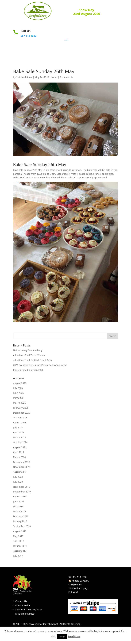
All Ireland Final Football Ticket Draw (32, 360)
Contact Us (21, 601)
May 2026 (18, 397)
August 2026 (19, 383)
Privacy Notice (22, 605)
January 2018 (20, 545)
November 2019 (21, 486)
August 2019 (19, 496)
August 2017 (19, 550)
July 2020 (18, 481)
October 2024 (20, 442)
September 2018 (22, 526)
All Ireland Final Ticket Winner (29, 355)
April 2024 (18, 452)
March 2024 (19, 457)
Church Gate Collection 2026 (28, 369)
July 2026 (18, 388)
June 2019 (18, 501)
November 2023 (21, 466)
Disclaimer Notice (24, 613)
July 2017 (18, 555)
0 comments (66, 77)
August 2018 (19, 531)
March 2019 (19, 511)
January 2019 (20, 521)
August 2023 (19, 471)
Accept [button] (62, 636)
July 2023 (18, 476)
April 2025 (18, 432)
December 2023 (21, 462)
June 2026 (18, 392)
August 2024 (19, 447)
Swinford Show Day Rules (28, 609)
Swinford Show (24, 77)
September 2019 (22, 491)
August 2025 (19, 422)
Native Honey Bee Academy (27, 350)
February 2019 (20, 516)
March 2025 (19, 437)
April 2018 (18, 540)
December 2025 (21, 412)
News (54, 77)
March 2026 (19, 402)
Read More (74, 636)
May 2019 (18, 506)
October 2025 (20, 417)
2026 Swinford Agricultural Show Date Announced (40, 364)
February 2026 (20, 407)
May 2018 (18, 536)
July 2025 (18, 427)
